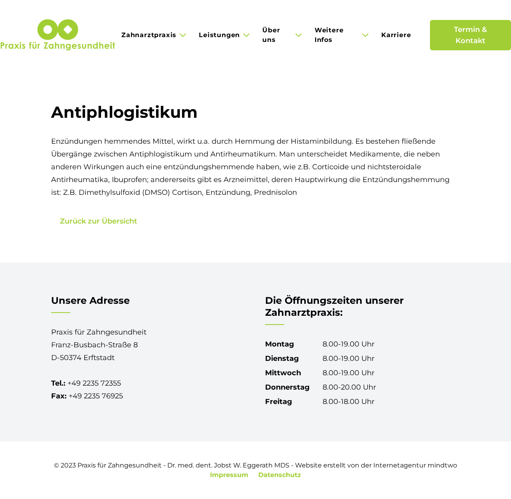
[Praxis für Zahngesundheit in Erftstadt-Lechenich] (57, 35)
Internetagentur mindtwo (415, 465)
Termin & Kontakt (470, 35)
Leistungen (219, 35)
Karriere (396, 35)
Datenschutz (279, 475)
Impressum (230, 475)
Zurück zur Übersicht (98, 221)
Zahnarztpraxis (148, 35)
